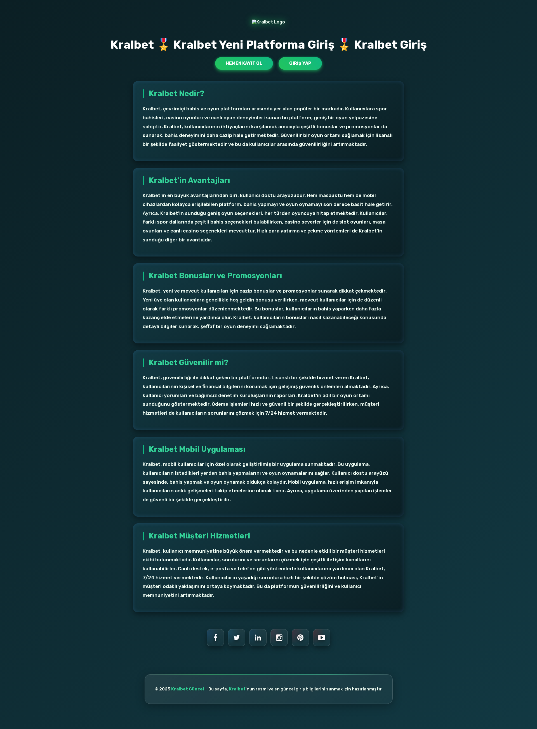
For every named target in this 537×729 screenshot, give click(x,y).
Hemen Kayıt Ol (244, 63)
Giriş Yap (300, 63)
